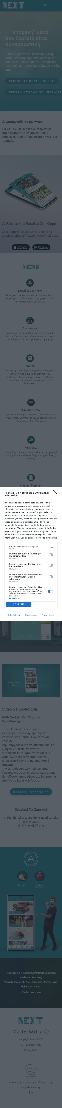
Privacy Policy (48, 615)
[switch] (50, 554)
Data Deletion (14, 615)
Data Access (31, 615)
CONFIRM (18, 604)
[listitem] (31, 547)
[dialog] (31, 554)
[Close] (56, 493)
